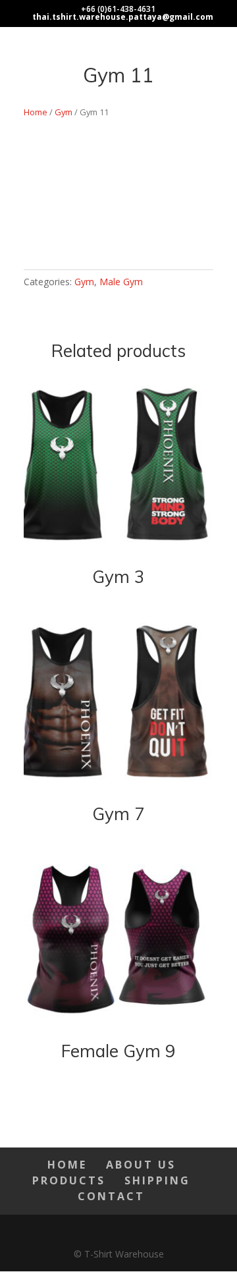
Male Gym (121, 281)
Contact (111, 1196)
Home (35, 112)
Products (68, 1180)
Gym (63, 112)
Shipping (157, 1180)
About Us (141, 1164)
